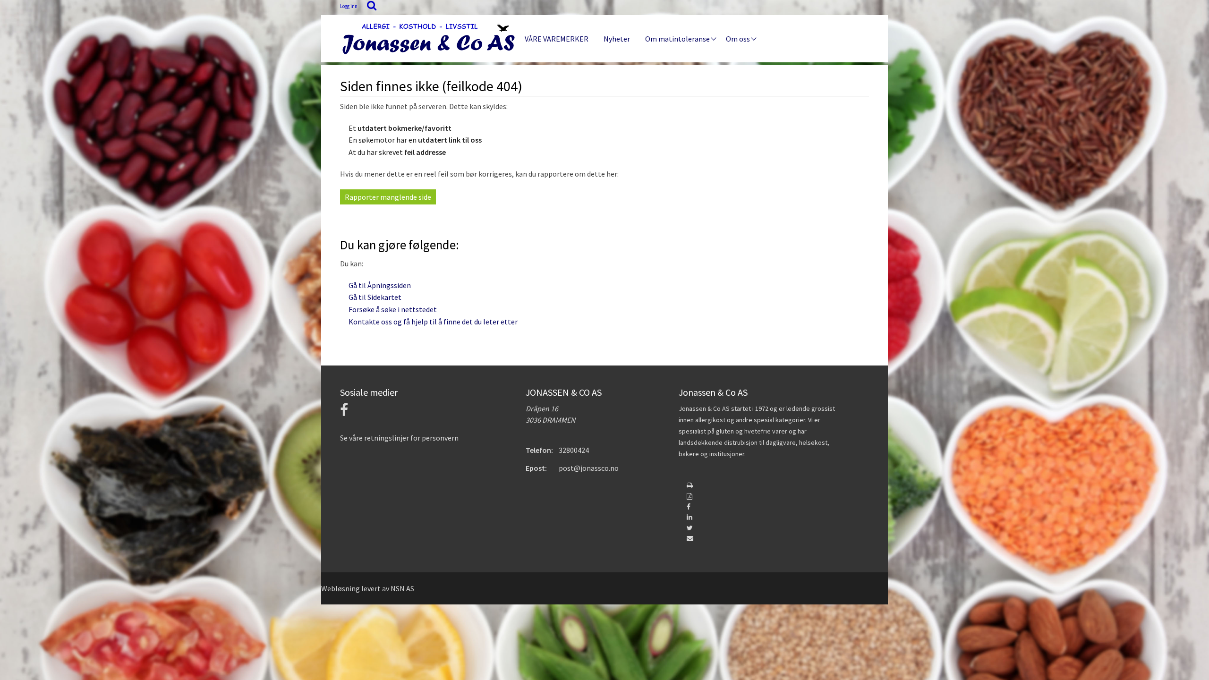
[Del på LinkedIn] (689, 517)
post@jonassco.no (589, 468)
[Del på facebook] (688, 506)
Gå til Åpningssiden (380, 285)
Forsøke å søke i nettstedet (393, 309)
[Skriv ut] (690, 485)
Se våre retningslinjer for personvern (399, 437)
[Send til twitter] (690, 528)
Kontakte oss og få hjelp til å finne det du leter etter (433, 321)
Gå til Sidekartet (375, 297)
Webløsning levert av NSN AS (367, 588)
